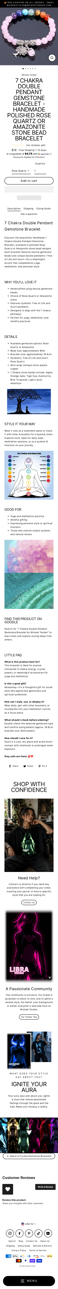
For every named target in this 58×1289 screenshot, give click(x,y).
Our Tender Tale (29, 1017)
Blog (21, 1241)
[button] (28, 145)
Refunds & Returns (42, 1246)
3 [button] (28, 69)
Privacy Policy (19, 1250)
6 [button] (35, 69)
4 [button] (30, 69)
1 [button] (23, 69)
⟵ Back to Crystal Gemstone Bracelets (29, 1156)
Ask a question (29, 214)
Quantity (40, 163)
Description (14, 208)
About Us (45, 1241)
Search (12, 1241)
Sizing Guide (43, 208)
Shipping (28, 208)
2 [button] (26, 69)
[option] (29, 36)
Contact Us (29, 902)
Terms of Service (37, 1250)
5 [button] (33, 69)
